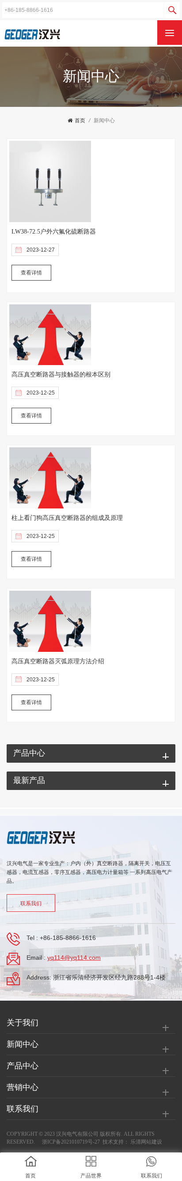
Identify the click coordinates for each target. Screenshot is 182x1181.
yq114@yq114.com (74, 957)
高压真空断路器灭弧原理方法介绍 (57, 661)
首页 (80, 120)
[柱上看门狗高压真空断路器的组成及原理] (50, 478)
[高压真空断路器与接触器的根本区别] (50, 335)
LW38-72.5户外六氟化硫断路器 (53, 231)
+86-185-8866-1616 (68, 937)
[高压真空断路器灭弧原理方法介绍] (50, 621)
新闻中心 (104, 120)
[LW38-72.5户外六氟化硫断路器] (50, 181)
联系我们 (31, 903)
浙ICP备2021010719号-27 (71, 1142)
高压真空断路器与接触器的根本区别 (60, 374)
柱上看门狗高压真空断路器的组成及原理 (67, 518)
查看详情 (31, 273)
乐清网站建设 (146, 1142)
